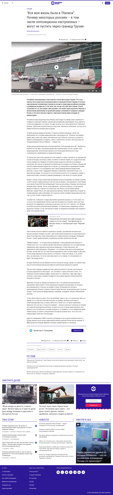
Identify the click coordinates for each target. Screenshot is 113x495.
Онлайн (31, 481)
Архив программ (7, 488)
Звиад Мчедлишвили (33, 31)
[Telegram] (102, 3)
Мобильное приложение (9, 481)
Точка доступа (33, 471)
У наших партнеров (35, 475)
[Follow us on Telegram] (75, 472)
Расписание (32, 488)
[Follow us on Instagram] (70, 472)
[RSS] (79, 472)
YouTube (31, 485)
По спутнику (33, 478)
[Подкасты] (83, 472)
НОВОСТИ (44, 419)
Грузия (29, 9)
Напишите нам (6, 485)
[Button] (63, 39)
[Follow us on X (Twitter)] (62, 472)
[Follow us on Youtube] (66, 472)
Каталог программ (7, 475)
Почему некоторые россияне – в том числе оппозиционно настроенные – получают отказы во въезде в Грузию (55, 45)
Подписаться (77, 330)
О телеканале (6, 471)
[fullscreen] (100, 91)
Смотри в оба (83, 419)
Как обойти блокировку (9, 478)
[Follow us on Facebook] (58, 472)
